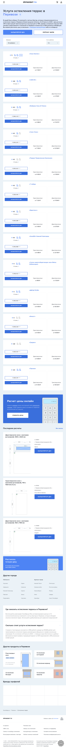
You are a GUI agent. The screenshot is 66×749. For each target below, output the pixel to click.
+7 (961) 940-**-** (16, 300)
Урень (22, 594)
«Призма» (32, 368)
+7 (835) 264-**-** (16, 326)
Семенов (23, 587)
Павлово (5, 594)
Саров (22, 583)
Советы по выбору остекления (11, 731)
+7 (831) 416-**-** (16, 194)
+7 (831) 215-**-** (16, 377)
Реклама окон (27, 725)
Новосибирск (37, 591)
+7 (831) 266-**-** (16, 64)
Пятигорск (52, 583)
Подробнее (46, 746)
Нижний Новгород (8, 591)
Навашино (6, 587)
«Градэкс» (32, 342)
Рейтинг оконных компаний (30, 734)
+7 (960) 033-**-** (16, 116)
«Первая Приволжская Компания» (40, 158)
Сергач (23, 591)
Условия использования (50, 731)
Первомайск (6, 598)
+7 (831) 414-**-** (16, 351)
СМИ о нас (6, 728)
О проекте (6, 725)
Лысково (5, 583)
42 (18, 110)
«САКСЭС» (32, 80)
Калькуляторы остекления (30, 731)
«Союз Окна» (33, 132)
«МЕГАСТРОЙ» (34, 290)
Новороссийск (38, 587)
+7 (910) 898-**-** (16, 246)
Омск (35, 594)
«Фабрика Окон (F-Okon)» (37, 106)
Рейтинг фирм (48, 32)
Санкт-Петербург (53, 598)
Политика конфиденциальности (52, 734)
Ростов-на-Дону (53, 587)
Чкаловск (23, 598)
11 (18, 58)
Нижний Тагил (38, 583)
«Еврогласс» (33, 210)
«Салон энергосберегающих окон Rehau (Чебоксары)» (42, 263)
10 (18, 84)
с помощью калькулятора (37, 27)
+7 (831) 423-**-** (16, 168)
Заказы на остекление (29, 728)
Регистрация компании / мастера (12, 734)
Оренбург (36, 598)
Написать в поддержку (50, 728)
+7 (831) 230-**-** (16, 142)
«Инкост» (32, 316)
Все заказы (59, 428)
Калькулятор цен (18, 32)
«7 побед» (32, 184)
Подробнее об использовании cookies (12, 746)
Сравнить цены (17, 415)
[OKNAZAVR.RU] (29, 2)
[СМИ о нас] (61, 746)
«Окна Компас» (34, 54)
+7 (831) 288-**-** (16, 220)
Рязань (51, 591)
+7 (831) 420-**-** (16, 90)
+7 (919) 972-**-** (16, 273)
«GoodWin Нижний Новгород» (39, 236)
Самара (51, 594)
